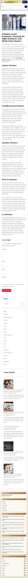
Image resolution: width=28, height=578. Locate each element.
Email (3, 269)
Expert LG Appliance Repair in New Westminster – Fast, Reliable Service (13, 532)
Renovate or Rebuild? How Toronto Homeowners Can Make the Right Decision (13, 552)
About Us (4, 501)
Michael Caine (7, 44)
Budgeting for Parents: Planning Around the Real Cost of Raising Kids (14, 413)
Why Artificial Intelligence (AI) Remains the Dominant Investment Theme (13, 452)
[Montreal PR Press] (2, 2)
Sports (5, 358)
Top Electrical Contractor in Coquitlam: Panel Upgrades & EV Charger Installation (12, 544)
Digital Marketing (7, 317)
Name (3, 261)
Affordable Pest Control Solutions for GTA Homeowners (11, 549)
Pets (5, 343)
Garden (5, 329)
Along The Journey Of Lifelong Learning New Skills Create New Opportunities (13, 475)
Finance (5, 323)
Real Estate (6, 349)
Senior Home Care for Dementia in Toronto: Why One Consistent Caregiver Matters (14, 390)
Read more (17, 398)
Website (4, 277)
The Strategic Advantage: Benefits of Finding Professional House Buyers (13, 547)
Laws (5, 337)
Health (21, 44)
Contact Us (4, 503)
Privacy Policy (4, 505)
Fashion (5, 320)
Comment (4, 249)
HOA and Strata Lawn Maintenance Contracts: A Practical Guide (12, 427)
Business (6, 314)
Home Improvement (8, 335)
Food (5, 326)
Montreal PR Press (8, 2)
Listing (5, 340)
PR (4, 346)
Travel (5, 364)
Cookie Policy (4, 510)
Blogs (5, 311)
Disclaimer (4, 508)
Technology (6, 361)
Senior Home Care (8, 352)
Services (6, 355)
